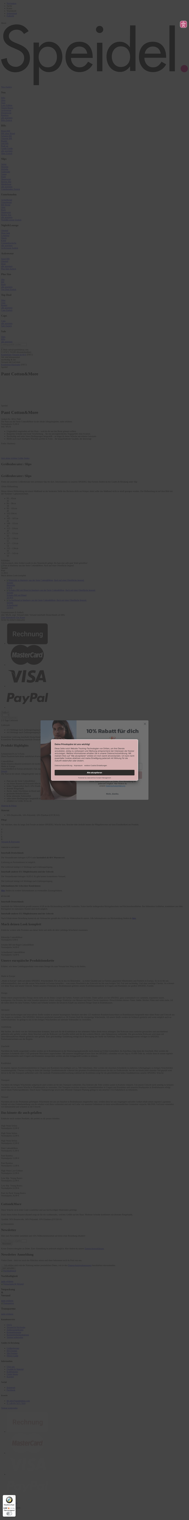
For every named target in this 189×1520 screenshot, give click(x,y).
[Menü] (14, 1496)
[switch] (9, 1513)
